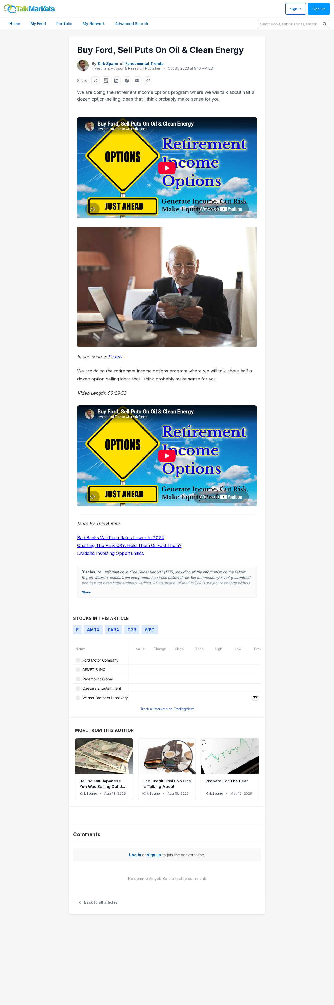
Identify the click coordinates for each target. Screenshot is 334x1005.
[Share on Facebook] (127, 80)
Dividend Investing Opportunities (110, 553)
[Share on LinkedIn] (116, 80)
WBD (150, 629)
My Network (94, 23)
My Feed (38, 23)
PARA (113, 629)
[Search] (324, 24)
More (86, 592)
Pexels (115, 356)
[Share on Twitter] (95, 80)
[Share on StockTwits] (106, 80)
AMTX (93, 629)
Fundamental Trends (144, 63)
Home (14, 23)
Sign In (295, 9)
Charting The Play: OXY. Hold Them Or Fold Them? (129, 545)
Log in (135, 854)
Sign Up (318, 9)
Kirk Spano (108, 63)
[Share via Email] (137, 80)
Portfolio (64, 23)
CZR (132, 629)
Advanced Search (131, 23)
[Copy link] (148, 80)
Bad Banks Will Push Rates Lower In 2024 (120, 537)
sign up (154, 854)
